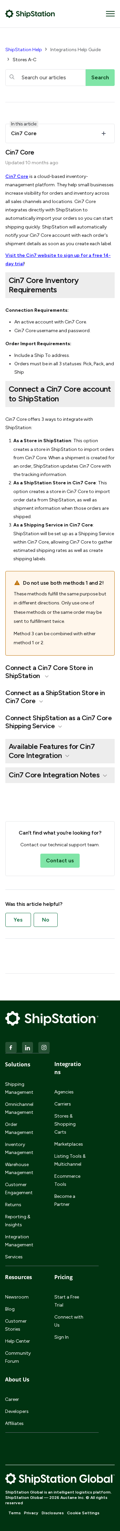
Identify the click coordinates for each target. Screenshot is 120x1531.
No (45, 920)
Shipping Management (19, 1088)
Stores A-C (24, 60)
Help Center (17, 1341)
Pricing (63, 1277)
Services (14, 1257)
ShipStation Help (23, 50)
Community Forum (18, 1357)
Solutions (17, 1064)
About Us (17, 1379)
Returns (13, 1205)
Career (12, 1399)
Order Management (19, 1128)
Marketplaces (68, 1144)
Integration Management (19, 1241)
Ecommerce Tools (67, 1180)
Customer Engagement (19, 1188)
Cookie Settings (83, 1513)
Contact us (60, 860)
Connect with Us (68, 1321)
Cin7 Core (16, 176)
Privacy (31, 1513)
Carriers (62, 1104)
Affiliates (14, 1423)
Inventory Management (19, 1148)
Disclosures (53, 1513)
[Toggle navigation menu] (110, 13)
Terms (14, 1513)
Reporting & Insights (17, 1221)
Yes (18, 920)
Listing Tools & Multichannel (70, 1160)
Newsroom (17, 1297)
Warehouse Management (19, 1168)
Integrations (67, 1068)
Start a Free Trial (66, 1301)
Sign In (61, 1337)
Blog (10, 1309)
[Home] (30, 14)
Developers (17, 1411)
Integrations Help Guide (75, 50)
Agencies (64, 1092)
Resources (18, 1277)
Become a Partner (64, 1200)
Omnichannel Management (19, 1108)
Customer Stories (16, 1325)
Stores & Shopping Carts (65, 1124)
